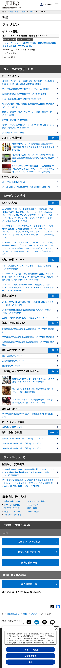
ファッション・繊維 (36, 501)
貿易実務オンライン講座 (13, 132)
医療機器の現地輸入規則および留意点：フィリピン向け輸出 (28, 330)
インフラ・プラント (13, 514)
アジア (32, 11)
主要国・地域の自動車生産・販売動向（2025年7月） (26, 317)
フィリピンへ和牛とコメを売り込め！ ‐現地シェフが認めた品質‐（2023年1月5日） (33, 401)
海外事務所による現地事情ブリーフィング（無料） (25, 93)
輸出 (24, 11)
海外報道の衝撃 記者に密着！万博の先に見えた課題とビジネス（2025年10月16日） (33, 380)
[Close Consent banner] (56, 628)
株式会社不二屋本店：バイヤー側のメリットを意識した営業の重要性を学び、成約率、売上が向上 (33, 157)
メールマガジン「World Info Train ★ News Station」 (26, 186)
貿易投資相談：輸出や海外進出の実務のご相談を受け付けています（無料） (28, 105)
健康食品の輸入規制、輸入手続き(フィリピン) (22, 438)
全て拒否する (30, 656)
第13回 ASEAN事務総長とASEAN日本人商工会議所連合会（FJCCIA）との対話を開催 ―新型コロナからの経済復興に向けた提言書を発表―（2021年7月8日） (27, 483)
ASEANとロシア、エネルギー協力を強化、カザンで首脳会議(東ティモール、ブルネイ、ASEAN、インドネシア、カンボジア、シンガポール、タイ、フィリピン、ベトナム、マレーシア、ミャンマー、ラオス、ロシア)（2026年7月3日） (28, 248)
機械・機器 (32, 508)
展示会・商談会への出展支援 (15, 119)
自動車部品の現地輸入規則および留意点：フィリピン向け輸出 (28, 343)
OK (30, 662)
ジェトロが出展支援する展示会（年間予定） (22, 98)
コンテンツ (34, 504)
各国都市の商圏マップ (12, 427)
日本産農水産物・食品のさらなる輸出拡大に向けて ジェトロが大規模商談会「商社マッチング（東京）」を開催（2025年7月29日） (28, 472)
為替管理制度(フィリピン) (14, 361)
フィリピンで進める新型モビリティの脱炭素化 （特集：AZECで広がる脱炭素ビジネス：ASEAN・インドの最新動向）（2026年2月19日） (27, 287)
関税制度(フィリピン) (12, 366)
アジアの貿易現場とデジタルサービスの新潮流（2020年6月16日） (27, 415)
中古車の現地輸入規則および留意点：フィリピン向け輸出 (28, 336)
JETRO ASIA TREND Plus (13, 181)
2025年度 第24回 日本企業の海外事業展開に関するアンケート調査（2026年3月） (27, 303)
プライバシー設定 (30, 649)
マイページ (47, 4)
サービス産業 (33, 511)
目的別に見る (13, 11)
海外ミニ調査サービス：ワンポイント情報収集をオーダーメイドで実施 (28, 113)
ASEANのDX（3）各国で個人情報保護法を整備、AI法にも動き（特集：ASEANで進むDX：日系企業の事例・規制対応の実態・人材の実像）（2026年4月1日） (28, 276)
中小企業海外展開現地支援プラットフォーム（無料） (26, 88)
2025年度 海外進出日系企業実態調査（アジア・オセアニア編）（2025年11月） (27, 311)
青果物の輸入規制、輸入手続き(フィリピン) (21, 443)
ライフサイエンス (12, 508)
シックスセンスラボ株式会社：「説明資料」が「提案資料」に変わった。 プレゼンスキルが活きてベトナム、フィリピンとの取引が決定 (33, 168)
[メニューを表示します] (56, 5)
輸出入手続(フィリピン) (13, 356)
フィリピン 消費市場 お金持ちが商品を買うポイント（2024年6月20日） (32, 390)
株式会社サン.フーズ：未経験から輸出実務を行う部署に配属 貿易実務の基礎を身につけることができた (33, 146)
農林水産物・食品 (12, 501)
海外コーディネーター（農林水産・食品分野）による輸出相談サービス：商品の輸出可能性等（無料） (28, 82)
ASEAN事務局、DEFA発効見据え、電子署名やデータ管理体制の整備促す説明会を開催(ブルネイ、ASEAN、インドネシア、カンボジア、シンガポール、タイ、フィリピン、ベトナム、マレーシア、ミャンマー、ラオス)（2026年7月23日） (28, 231)
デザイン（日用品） (13, 504)
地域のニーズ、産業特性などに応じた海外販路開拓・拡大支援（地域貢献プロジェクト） (28, 126)
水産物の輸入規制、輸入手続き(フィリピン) (21, 448)
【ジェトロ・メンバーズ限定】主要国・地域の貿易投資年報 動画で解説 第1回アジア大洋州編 (29, 44)
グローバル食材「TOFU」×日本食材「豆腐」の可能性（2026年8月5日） (26, 267)
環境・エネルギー (12, 511)
